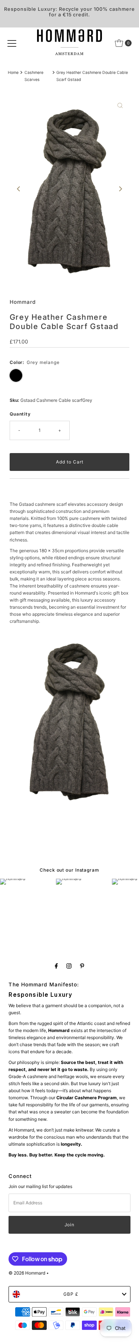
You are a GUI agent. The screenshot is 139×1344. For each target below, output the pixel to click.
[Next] (120, 188)
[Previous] (19, 188)
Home (13, 72)
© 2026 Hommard (27, 1273)
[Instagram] (69, 965)
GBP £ (71, 1294)
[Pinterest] (82, 965)
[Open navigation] (12, 43)
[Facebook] (56, 965)
